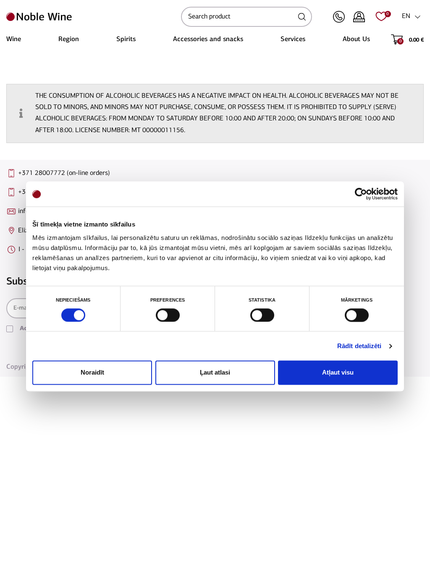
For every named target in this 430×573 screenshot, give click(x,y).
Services (293, 39)
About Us (356, 39)
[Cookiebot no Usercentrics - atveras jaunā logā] (361, 194)
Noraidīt (92, 372)
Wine (13, 39)
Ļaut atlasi (215, 372)
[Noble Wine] (91, 17)
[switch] (167, 315)
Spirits (126, 39)
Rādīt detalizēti (359, 345)
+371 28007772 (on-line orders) (64, 173)
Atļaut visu (338, 372)
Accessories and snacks (208, 39)
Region (68, 39)
